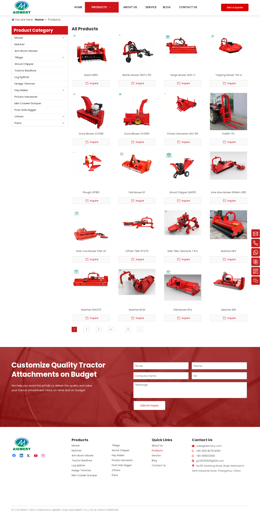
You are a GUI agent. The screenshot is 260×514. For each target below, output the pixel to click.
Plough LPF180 (91, 192)
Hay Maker (21, 90)
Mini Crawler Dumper (28, 103)
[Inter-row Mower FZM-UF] (91, 228)
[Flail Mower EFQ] (182, 287)
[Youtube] (36, 456)
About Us (157, 445)
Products (157, 450)
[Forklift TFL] (228, 111)
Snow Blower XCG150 (136, 133)
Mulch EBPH (91, 75)
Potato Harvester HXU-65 (182, 133)
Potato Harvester (26, 97)
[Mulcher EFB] (228, 281)
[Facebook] (14, 456)
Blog (154, 460)
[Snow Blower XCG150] (136, 111)
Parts (18, 123)
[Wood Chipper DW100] (182, 165)
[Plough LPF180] (91, 162)
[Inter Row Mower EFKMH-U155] (228, 165)
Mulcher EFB (228, 310)
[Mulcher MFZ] (228, 224)
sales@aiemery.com (209, 446)
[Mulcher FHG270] (91, 279)
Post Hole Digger (25, 110)
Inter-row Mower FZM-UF (91, 251)
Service (156, 455)
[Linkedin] (21, 456)
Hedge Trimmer (25, 83)
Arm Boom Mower (26, 51)
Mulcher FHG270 (91, 310)
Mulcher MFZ (228, 251)
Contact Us (159, 465)
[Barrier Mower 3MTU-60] (136, 52)
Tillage (19, 57)
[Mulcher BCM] (136, 282)
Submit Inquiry (149, 405)
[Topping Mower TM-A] (228, 44)
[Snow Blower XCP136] (91, 111)
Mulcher (20, 44)
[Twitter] (29, 456)
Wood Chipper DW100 (182, 192)
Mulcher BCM (137, 310)
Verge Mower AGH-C (182, 75)
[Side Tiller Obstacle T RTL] (182, 222)
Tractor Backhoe (25, 70)
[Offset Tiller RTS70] (136, 222)
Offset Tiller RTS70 (137, 251)
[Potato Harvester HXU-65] (182, 103)
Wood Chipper (24, 64)
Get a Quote (235, 7)
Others (19, 116)
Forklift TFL (228, 133)
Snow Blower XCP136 (91, 133)
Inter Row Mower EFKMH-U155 (228, 192)
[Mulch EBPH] (91, 52)
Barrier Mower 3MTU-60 (137, 75)
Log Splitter (22, 77)
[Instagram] (43, 456)
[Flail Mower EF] (136, 164)
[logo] (21, 444)
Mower (19, 38)
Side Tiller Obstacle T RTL (182, 251)
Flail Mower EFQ (183, 310)
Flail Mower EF (137, 192)
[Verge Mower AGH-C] (182, 46)
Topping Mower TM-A (228, 75)
